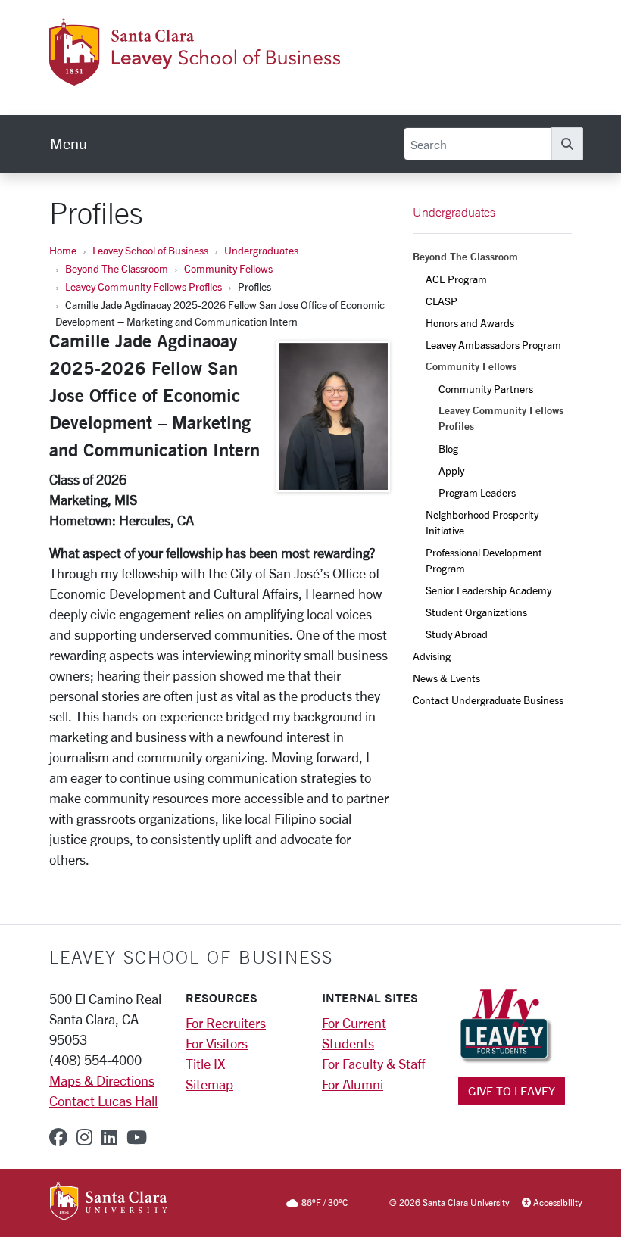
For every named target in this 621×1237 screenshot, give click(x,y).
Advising (432, 656)
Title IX (205, 1063)
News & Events (446, 677)
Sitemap (209, 1084)
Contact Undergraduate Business (488, 699)
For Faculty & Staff (373, 1063)
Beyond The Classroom (116, 268)
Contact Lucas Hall (103, 1100)
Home (62, 250)
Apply (451, 470)
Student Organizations (476, 612)
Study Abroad (457, 634)
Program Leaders (477, 492)
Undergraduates (261, 250)
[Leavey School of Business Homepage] (194, 76)
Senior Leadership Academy (488, 590)
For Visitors (217, 1043)
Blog (448, 448)
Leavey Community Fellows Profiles (143, 286)
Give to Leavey (511, 1090)
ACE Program (456, 279)
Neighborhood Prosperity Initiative (483, 522)
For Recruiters (226, 1022)
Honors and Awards (470, 322)
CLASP (441, 300)
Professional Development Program (485, 560)
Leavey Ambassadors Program (493, 344)
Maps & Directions (101, 1080)
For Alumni (352, 1084)
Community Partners (485, 388)
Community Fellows (228, 268)
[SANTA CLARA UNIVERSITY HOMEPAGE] (108, 1202)
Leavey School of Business (150, 250)
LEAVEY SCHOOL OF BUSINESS (191, 956)
